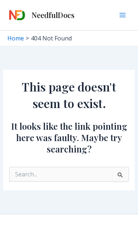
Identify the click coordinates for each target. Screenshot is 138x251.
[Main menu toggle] (122, 15)
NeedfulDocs (53, 15)
